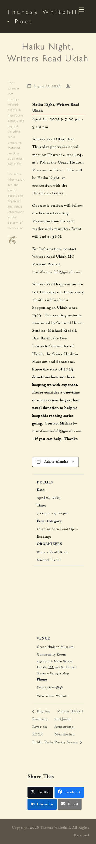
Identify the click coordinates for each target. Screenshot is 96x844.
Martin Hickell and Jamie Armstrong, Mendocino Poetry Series (69, 727)
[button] (81, 10)
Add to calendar (56, 462)
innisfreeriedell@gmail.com (57, 272)
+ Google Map (58, 673)
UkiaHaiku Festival (48, 193)
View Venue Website (52, 696)
